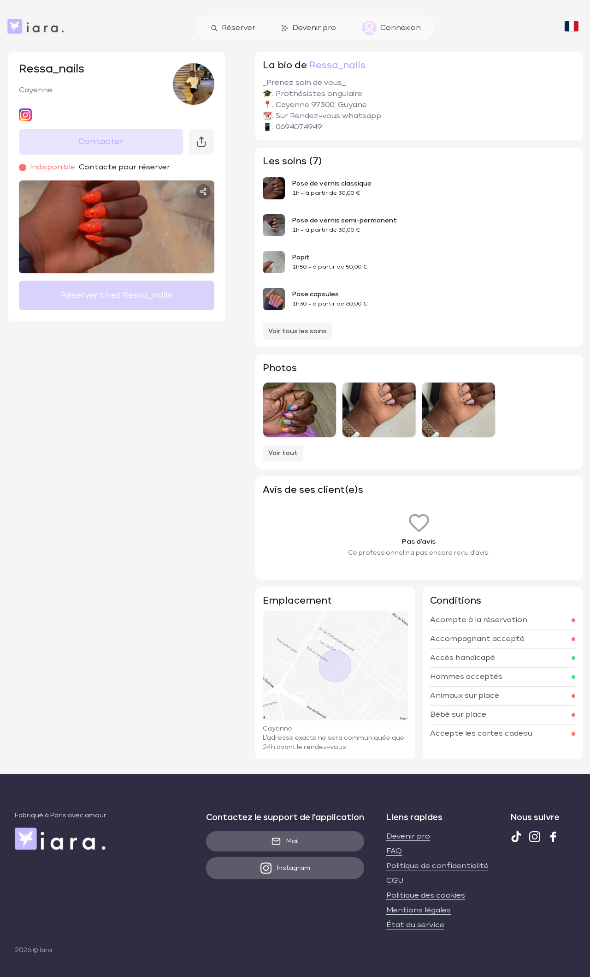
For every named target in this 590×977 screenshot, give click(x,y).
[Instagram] (534, 836)
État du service (415, 925)
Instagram (293, 868)
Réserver (238, 28)
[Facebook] (553, 836)
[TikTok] (516, 836)
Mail (292, 841)
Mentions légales (418, 910)
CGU (394, 881)
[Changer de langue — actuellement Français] (571, 28)
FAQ (394, 851)
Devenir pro (314, 28)
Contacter (101, 142)
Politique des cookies (425, 895)
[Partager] (203, 191)
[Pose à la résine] (300, 410)
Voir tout (283, 453)
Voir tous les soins (297, 331)
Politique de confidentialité (437, 866)
